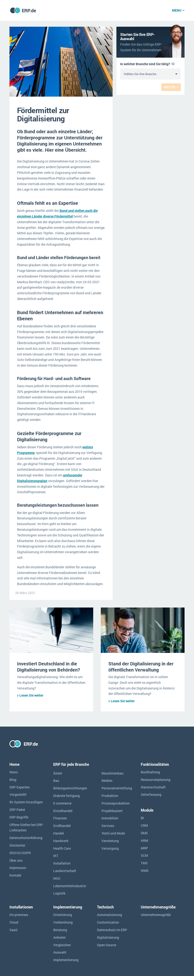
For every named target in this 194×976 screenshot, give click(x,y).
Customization (108, 922)
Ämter (57, 773)
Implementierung (66, 960)
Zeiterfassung (151, 794)
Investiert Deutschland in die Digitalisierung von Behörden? (48, 666)
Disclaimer (17, 845)
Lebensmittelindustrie (69, 886)
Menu (176, 10)
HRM (144, 840)
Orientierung (62, 914)
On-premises (18, 914)
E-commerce (62, 803)
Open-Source (106, 945)
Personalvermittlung (116, 788)
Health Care (62, 848)
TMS (144, 863)
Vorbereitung (63, 922)
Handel (58, 833)
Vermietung (110, 841)
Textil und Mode (113, 833)
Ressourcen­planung (155, 779)
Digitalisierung (108, 937)
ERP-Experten (19, 787)
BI (142, 818)
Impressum (17, 867)
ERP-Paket (17, 809)
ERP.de (29, 10)
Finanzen (60, 818)
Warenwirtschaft (153, 787)
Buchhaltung (150, 772)
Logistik (59, 893)
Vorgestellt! (18, 794)
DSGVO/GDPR (20, 853)
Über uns (15, 860)
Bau (56, 780)
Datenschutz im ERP (112, 930)
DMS (144, 833)
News (13, 772)
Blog (12, 779)
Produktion (109, 795)
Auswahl (59, 952)
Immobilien (109, 818)
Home (14, 764)
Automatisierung (109, 914)
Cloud (13, 922)
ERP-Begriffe (18, 817)
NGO (56, 878)
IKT (55, 855)
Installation (62, 863)
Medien (106, 780)
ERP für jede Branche (71, 764)
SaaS (13, 930)
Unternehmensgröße (156, 914)
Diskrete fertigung (66, 795)
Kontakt (15, 875)
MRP (144, 848)
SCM (144, 855)
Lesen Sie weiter (31, 695)
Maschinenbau (112, 773)
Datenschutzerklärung (25, 837)
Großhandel (62, 825)
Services (107, 825)
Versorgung (110, 848)
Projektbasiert (112, 811)
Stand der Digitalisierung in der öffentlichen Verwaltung (140, 666)
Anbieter (59, 937)
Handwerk (60, 841)
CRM (144, 825)
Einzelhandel (62, 811)
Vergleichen (62, 945)
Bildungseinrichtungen (70, 788)
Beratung (60, 930)
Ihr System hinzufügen (26, 802)
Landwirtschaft (64, 871)
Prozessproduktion (115, 803)
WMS (145, 870)
